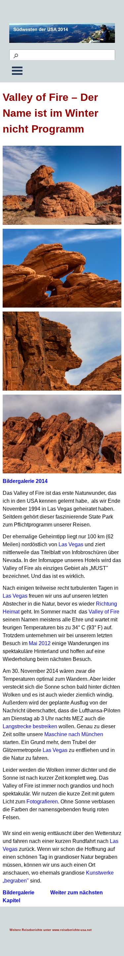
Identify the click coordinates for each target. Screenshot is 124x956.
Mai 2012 (40, 643)
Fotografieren (42, 801)
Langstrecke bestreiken (30, 726)
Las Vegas (71, 544)
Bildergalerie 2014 (25, 481)
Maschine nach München (73, 734)
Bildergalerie (18, 892)
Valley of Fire (104, 611)
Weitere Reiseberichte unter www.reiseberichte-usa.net (51, 930)
